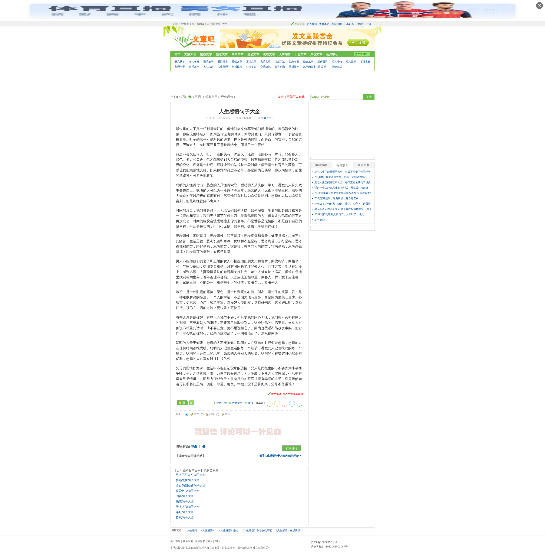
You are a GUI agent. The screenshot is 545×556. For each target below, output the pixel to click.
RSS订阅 (349, 23)
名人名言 (194, 61)
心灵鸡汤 (280, 66)
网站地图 (336, 23)
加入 (209, 541)
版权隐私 (200, 541)
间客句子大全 (185, 496)
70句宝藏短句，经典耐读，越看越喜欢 (336, 198)
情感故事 (294, 66)
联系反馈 (188, 541)
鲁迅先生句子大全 (188, 480)
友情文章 (265, 61)
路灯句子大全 (185, 512)
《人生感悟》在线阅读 (287, 530)
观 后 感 (321, 66)
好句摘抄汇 (320, 219)
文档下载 (222, 402)
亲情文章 (251, 61)
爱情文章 (237, 61)
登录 (194, 446)
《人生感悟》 (207, 530)
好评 (211, 414)
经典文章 (238, 54)
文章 (257, 547)
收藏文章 (237, 402)
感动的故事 (309, 66)
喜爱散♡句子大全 (188, 490)
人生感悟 (285, 54)
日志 (239, 547)
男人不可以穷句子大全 (191, 475)
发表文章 (299, 23)
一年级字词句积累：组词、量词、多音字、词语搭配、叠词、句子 (342, 203)
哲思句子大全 (185, 517)
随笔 (245, 547)
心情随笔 (265, 66)
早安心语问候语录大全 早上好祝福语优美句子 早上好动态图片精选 (342, 209)
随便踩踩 (337, 66)
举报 (250, 402)
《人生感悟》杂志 (228, 530)
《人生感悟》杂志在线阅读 (256, 530)
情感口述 (280, 61)
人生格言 (208, 66)
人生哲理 (223, 66)
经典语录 (322, 61)
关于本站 (175, 541)
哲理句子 (180, 66)
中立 (196, 414)
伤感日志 (237, 66)
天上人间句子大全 (188, 506)
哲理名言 (365, 61)
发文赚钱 (362, 54)
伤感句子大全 (185, 501)
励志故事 (308, 61)
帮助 (217, 541)
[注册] (369, 23)
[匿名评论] (183, 446)
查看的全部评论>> (280, 455)
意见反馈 (312, 23)
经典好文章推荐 (210, 547)
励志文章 (222, 54)
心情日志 (251, 66)
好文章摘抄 (228, 547)
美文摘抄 (180, 61)
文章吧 (195, 40)
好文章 (187, 547)
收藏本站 (324, 23)
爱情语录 (223, 61)
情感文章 (206, 54)
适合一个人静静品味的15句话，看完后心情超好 (341, 187)
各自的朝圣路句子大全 (191, 485)
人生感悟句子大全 (239, 111)
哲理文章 (269, 54)
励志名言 (294, 61)
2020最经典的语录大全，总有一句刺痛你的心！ (341, 177)
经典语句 (337, 61)
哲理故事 (194, 66)
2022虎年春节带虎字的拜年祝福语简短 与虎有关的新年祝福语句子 (342, 193)
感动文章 (253, 54)
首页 (178, 54)
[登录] (360, 23)
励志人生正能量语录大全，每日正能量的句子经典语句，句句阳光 (342, 171)
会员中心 (332, 54)
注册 (202, 446)
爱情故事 (208, 61)
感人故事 (351, 61)
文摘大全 (190, 54)
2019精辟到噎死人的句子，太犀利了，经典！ (340, 214)
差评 (227, 414)
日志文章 (301, 54)
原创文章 (316, 54)
